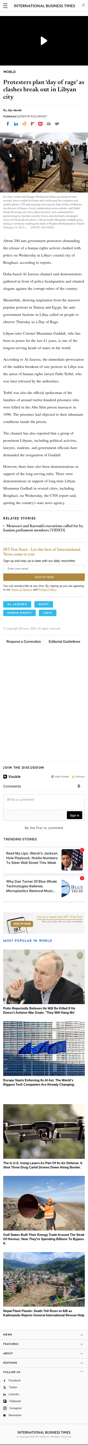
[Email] (49, 124)
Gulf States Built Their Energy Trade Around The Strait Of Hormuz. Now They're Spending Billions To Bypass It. (43, 1239)
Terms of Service (21, 589)
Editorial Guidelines (64, 641)
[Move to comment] (57, 124)
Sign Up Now (22, 923)
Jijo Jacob (14, 110)
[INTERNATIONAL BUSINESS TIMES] (44, 6)
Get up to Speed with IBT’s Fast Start (60, 917)
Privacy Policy (47, 589)
